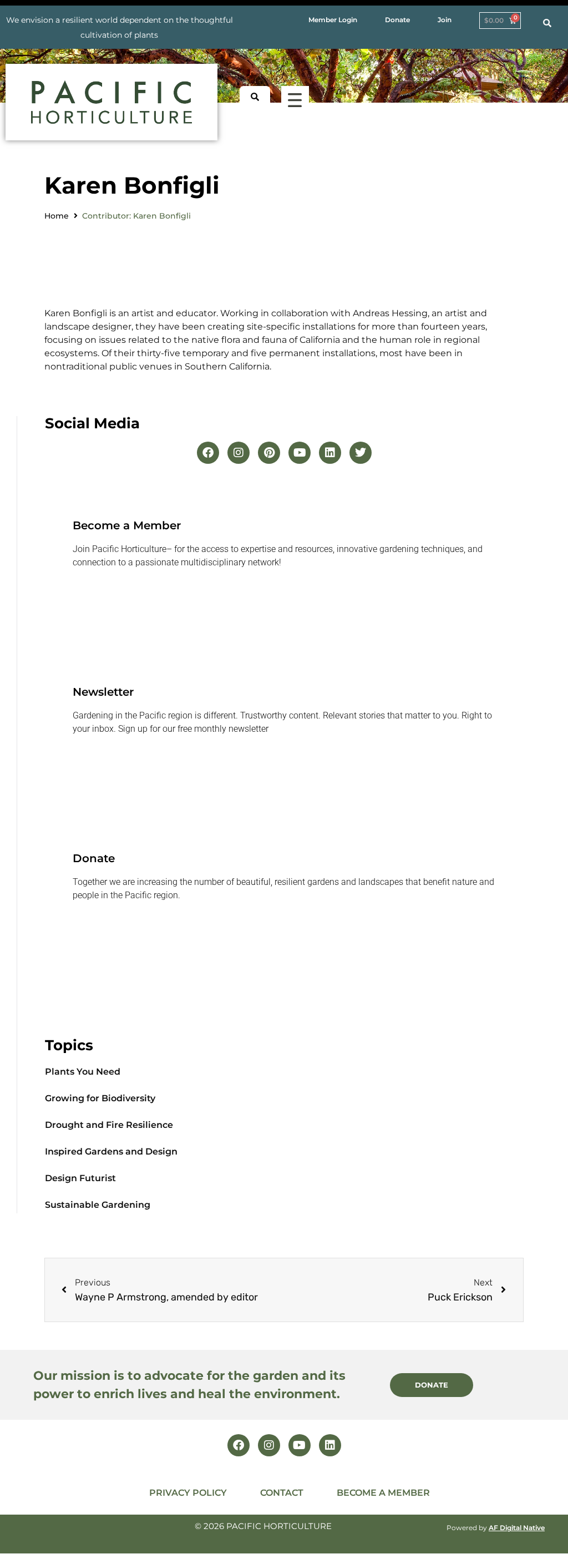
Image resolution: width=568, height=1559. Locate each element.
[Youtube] (299, 453)
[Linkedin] (330, 453)
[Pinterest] (269, 453)
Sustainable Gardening (97, 1204)
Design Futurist (80, 1178)
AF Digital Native (517, 1527)
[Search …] (547, 23)
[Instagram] (238, 453)
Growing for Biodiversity (100, 1098)
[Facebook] (208, 453)
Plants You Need (82, 1071)
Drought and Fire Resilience (109, 1125)
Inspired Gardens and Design (111, 1151)
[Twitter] (360, 453)
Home (56, 216)
